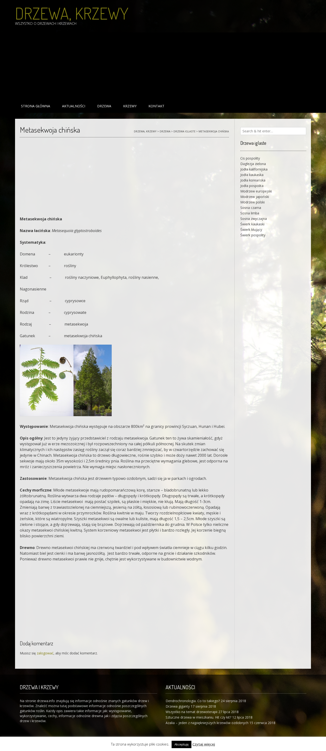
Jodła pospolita (251, 185)
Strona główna (35, 106)
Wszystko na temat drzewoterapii (191, 712)
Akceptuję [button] (181, 744)
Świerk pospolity (252, 235)
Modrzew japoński (254, 196)
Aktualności (73, 106)
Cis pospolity (250, 158)
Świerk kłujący (251, 229)
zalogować (45, 653)
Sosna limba (249, 213)
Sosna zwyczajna (253, 218)
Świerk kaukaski (252, 224)
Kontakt (156, 106)
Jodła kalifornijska (254, 169)
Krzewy (130, 106)
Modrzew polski (252, 202)
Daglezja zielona (253, 163)
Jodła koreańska (252, 180)
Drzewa (104, 106)
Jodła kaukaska (251, 174)
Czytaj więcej (203, 744)
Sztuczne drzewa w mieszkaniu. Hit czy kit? (198, 717)
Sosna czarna (250, 207)
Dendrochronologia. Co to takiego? (193, 701)
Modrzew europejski (256, 191)
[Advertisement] (158, 65)
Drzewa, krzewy (71, 13)
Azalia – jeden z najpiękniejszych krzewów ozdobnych (207, 722)
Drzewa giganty (178, 706)
